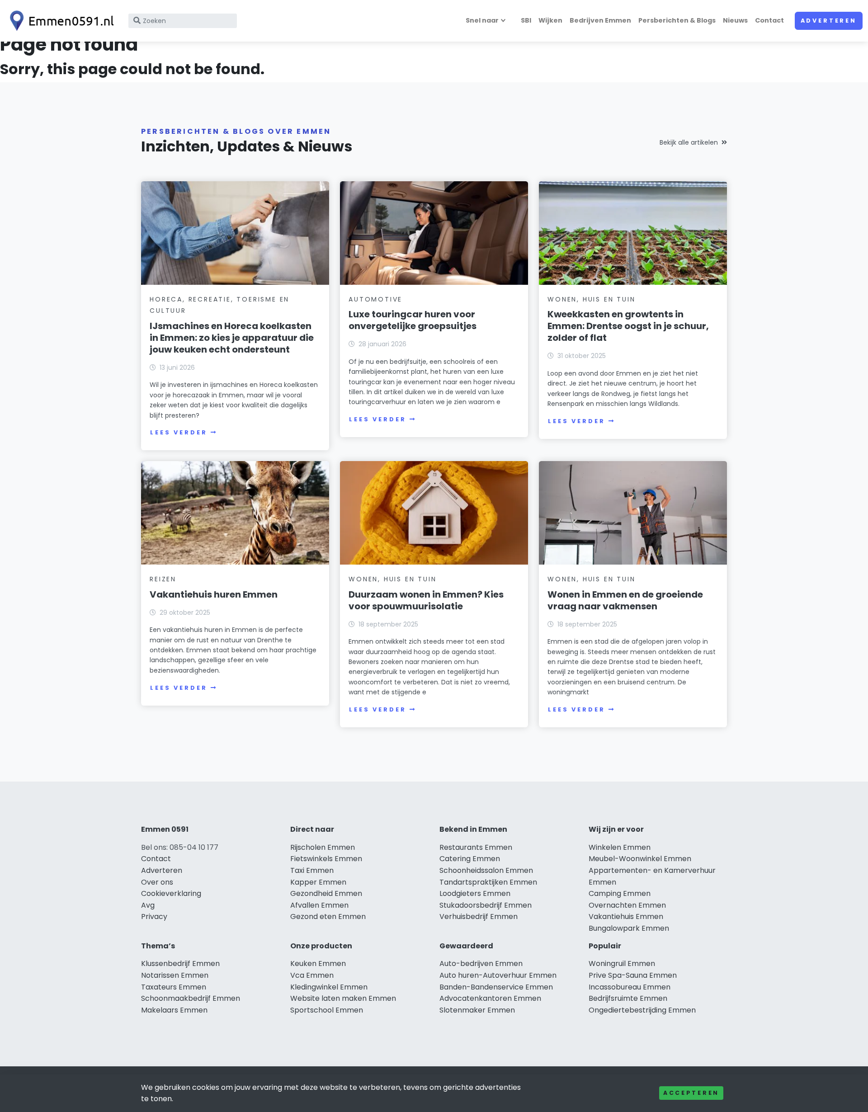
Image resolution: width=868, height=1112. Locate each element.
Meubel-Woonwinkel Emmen (640, 858)
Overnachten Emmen (627, 905)
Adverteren (829, 20)
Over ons (157, 882)
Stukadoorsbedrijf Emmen (485, 905)
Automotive (375, 299)
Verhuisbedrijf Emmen (478, 916)
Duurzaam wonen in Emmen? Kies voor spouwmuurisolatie (426, 600)
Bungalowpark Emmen (629, 928)
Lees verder (178, 432)
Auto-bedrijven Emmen (481, 963)
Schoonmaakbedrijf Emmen (190, 998)
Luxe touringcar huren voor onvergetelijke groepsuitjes (412, 320)
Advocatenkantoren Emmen (490, 998)
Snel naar (482, 20)
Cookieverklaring (171, 893)
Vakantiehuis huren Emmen (214, 594)
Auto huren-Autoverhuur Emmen (498, 975)
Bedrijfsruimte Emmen (628, 998)
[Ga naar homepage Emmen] (59, 20)
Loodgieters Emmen (474, 893)
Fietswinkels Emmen (326, 858)
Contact (769, 20)
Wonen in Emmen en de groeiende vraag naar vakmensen (625, 600)
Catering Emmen (469, 858)
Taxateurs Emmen (173, 987)
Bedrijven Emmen (600, 20)
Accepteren (691, 1093)
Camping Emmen (620, 893)
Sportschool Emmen (326, 1010)
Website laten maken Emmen (343, 998)
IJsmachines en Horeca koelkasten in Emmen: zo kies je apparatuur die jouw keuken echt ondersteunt (232, 338)
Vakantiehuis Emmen (626, 916)
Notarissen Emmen (174, 975)
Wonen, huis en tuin (591, 299)
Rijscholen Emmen (322, 847)
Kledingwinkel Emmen (329, 987)
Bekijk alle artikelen (689, 142)
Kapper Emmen (318, 882)
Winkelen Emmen (620, 847)
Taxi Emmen (312, 870)
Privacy (154, 916)
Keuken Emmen (318, 963)
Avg (148, 905)
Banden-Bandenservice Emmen (496, 987)
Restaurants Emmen (475, 847)
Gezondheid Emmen (326, 893)
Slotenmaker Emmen (477, 1010)
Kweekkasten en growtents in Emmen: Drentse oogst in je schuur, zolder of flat (628, 326)
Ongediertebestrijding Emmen (642, 1010)
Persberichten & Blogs (677, 20)
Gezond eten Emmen (328, 916)
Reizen (163, 579)
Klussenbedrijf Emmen (180, 963)
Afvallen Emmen (319, 905)
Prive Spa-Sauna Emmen (633, 975)
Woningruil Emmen (622, 963)
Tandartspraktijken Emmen (488, 882)
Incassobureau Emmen (629, 987)
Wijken (550, 20)
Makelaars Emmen (174, 1010)
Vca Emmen (312, 975)
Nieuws (735, 20)
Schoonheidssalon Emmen (486, 870)
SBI (526, 20)
